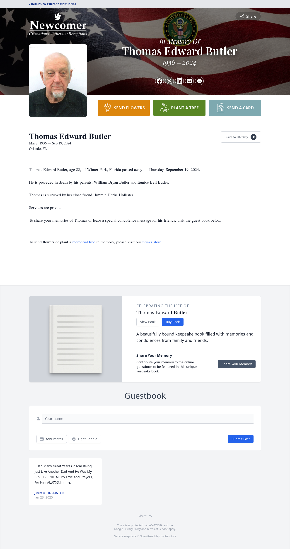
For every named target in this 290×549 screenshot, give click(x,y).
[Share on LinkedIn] (179, 81)
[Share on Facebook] (159, 81)
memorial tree (83, 242)
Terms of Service (157, 529)
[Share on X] (169, 81)
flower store (151, 242)
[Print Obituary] (199, 81)
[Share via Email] (189, 81)
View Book (147, 322)
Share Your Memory (237, 364)
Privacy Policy (132, 529)
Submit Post (241, 439)
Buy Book (173, 322)
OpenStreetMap (150, 536)
